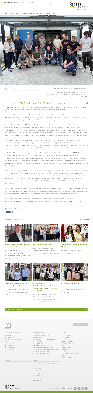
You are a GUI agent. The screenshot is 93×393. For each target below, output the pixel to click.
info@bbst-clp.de (37, 378)
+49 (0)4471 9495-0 (38, 373)
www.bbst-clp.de (37, 380)
